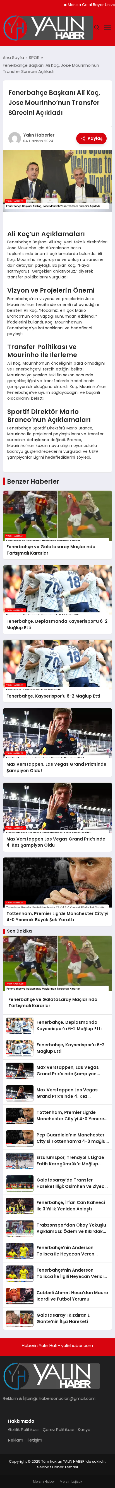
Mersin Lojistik (71, 1481)
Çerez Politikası (58, 1429)
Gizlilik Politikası (23, 1429)
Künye (84, 1429)
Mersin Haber (44, 1481)
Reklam (15, 1440)
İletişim (34, 1440)
